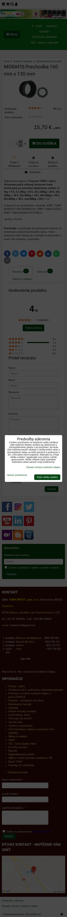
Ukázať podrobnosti (17, 475)
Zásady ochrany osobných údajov (43, 467)
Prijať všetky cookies (47, 477)
